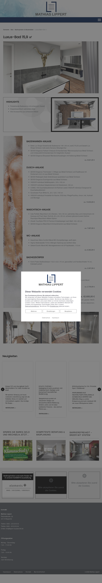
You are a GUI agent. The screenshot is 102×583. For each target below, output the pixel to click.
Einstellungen (51, 311)
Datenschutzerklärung (32, 306)
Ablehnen (34, 311)
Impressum (55, 318)
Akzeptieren (68, 311)
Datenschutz (46, 318)
